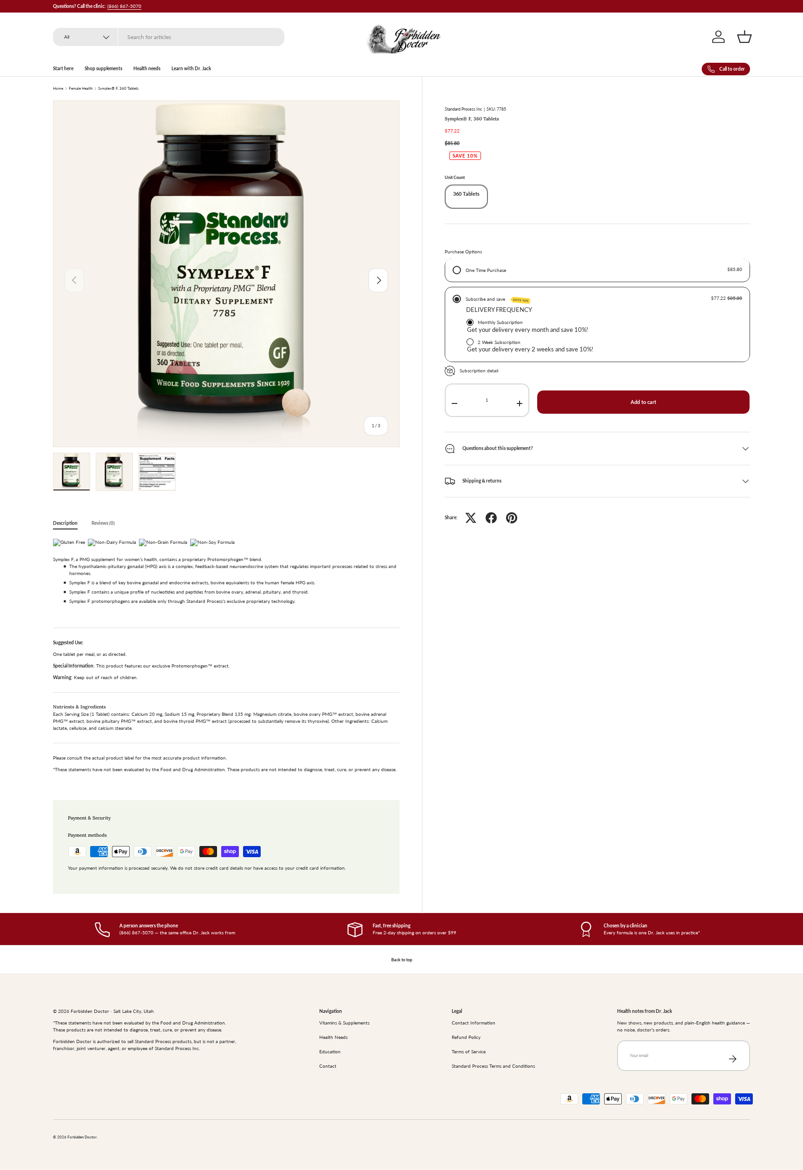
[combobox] (168, 37)
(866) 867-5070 (124, 6)
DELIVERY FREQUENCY (499, 310)
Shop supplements (103, 68)
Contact (327, 1066)
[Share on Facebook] (491, 518)
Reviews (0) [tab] (103, 523)
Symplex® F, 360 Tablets (118, 89)
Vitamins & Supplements (344, 1022)
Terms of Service (469, 1051)
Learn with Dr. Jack (191, 68)
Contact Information (473, 1022)
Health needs (146, 68)
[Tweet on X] (471, 518)
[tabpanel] (226, 658)
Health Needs (333, 1037)
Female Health (80, 89)
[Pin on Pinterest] (511, 518)
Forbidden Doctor (82, 1137)
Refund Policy (466, 1037)
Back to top (401, 959)
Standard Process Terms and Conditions (493, 1066)
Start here (63, 68)
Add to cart (643, 402)
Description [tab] (65, 523)
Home (58, 89)
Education (330, 1051)
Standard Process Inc (463, 109)
